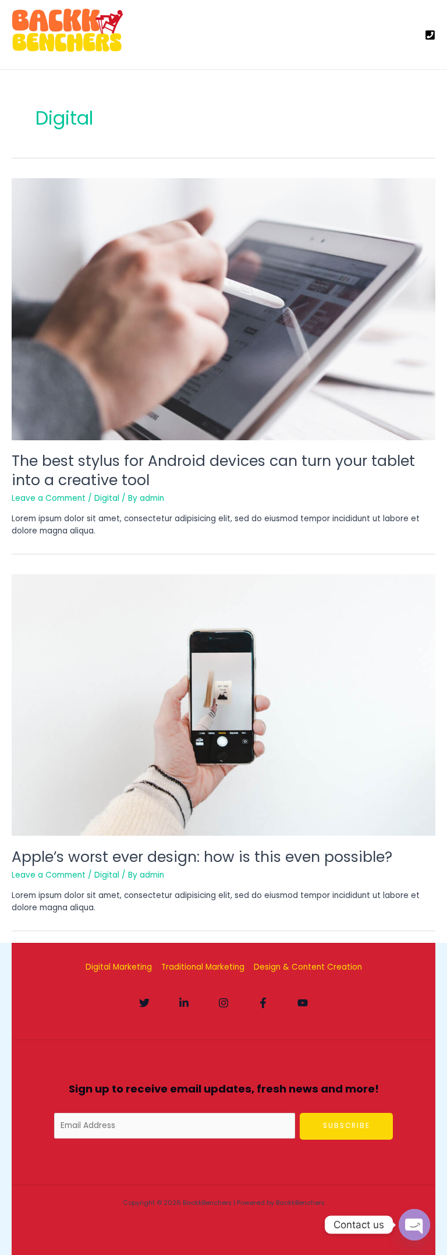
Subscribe (346, 1125)
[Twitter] (144, 1003)
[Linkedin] (184, 1003)
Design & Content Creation (308, 967)
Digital (106, 498)
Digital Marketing (119, 967)
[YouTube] (302, 1003)
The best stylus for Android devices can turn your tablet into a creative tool (213, 470)
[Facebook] (263, 1003)
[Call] (430, 35)
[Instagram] (223, 1003)
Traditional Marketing (202, 967)
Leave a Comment (49, 498)
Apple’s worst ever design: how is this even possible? (202, 857)
